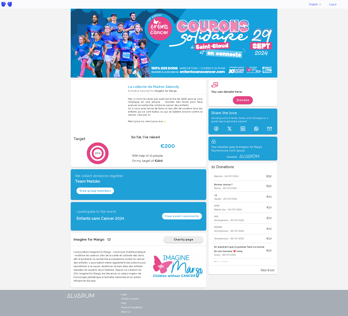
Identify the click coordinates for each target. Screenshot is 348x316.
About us (125, 311)
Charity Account (130, 298)
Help (123, 303)
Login (124, 294)
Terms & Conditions (131, 307)
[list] (242, 216)
